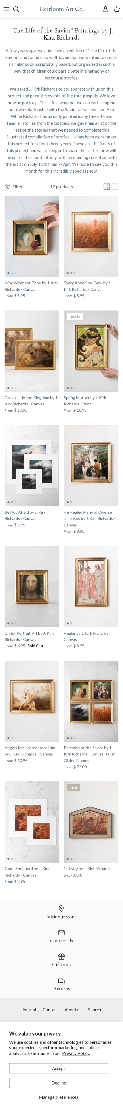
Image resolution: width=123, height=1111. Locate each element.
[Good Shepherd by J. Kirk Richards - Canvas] (32, 822)
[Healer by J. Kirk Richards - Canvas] (91, 586)
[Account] (104, 9)
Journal (29, 1009)
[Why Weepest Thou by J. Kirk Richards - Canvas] (32, 236)
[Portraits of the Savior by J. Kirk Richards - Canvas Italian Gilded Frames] (91, 701)
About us (73, 1009)
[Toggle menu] (6, 9)
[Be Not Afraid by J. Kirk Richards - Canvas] (32, 465)
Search (94, 1009)
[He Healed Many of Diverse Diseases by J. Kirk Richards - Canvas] (91, 465)
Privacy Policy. (76, 1053)
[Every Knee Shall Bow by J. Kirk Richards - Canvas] (91, 236)
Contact (50, 1009)
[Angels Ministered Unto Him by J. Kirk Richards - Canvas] (32, 701)
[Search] (19, 9)
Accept (58, 1068)
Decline (58, 1082)
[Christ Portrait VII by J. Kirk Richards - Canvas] (32, 586)
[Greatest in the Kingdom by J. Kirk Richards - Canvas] (32, 351)
